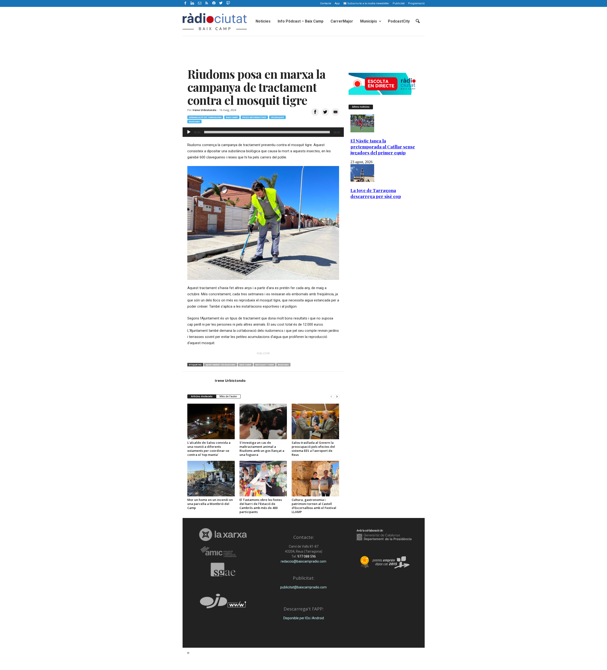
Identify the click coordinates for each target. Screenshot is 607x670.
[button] (417, 21)
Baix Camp (232, 117)
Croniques (277, 117)
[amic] (223, 552)
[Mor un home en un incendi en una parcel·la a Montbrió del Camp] (211, 478)
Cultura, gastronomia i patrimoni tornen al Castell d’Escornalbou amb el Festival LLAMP (314, 506)
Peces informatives (254, 117)
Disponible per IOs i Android (303, 618)
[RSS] (207, 3)
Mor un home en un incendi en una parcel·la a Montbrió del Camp (210, 504)
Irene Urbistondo (204, 110)
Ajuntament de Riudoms (220, 364)
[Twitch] (227, 3)
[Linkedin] (192, 3)
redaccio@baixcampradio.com (303, 561)
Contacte (325, 3)
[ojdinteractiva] (223, 603)
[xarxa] (223, 534)
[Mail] (199, 3)
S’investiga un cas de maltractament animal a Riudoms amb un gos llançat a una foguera (261, 448)
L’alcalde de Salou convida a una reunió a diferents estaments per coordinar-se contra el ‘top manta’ (208, 448)
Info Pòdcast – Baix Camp (300, 21)
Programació (416, 3)
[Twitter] (221, 3)
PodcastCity (399, 21)
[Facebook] (185, 3)
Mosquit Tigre (264, 364)
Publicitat (399, 3)
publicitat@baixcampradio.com (303, 587)
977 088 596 (306, 556)
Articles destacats (201, 396)
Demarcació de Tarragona (205, 117)
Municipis (368, 21)
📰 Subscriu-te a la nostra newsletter (366, 3)
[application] (263, 132)
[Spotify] (214, 3)
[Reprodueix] (188, 132)
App (337, 3)
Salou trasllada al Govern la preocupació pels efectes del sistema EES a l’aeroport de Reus (313, 448)
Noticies (263, 21)
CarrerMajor (342, 21)
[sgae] (223, 569)
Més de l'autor (228, 396)
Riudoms (194, 121)
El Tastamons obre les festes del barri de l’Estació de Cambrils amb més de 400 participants (260, 506)
